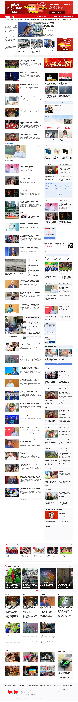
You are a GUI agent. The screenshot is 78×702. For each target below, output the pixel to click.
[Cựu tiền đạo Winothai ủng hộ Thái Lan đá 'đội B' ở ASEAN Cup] (12, 456)
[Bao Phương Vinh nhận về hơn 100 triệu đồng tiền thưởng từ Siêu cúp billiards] (12, 239)
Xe (35, 19)
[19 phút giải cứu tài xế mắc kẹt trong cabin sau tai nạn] (12, 359)
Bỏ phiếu (52, 342)
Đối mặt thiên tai (11, 258)
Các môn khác (65, 252)
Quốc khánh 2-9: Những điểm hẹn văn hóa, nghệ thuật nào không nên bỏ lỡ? (46, 585)
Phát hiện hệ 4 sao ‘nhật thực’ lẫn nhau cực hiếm (64, 382)
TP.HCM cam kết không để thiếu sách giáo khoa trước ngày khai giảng (50, 318)
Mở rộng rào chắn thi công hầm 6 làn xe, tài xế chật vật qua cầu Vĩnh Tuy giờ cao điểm (30, 585)
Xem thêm (70, 141)
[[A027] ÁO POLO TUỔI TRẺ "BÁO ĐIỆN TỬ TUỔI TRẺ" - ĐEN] (65, 151)
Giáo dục (56, 19)
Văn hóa (46, 19)
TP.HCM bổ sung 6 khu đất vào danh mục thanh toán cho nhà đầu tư (64, 462)
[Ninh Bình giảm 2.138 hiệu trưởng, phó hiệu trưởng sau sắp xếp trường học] (12, 431)
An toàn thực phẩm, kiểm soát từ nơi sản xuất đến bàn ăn (64, 677)
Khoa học (47, 369)
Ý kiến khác (48, 339)
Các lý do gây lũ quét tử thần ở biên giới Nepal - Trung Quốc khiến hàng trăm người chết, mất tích (34, 271)
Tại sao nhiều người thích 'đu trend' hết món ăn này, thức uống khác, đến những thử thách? (65, 441)
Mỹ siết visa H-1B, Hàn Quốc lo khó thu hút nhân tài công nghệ (46, 677)
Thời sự (18, 19)
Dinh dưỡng (61, 427)
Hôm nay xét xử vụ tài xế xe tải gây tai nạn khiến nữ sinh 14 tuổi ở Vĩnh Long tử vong (23, 49)
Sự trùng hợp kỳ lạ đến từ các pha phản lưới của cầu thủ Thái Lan (65, 557)
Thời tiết (47, 117)
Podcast (39, 16)
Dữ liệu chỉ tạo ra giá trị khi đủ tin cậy (64, 296)
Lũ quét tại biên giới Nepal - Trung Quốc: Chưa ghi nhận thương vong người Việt (33, 266)
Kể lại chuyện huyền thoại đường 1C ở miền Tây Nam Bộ (64, 422)
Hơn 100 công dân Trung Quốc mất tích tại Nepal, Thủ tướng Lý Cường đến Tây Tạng (34, 261)
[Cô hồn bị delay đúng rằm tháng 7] (51, 134)
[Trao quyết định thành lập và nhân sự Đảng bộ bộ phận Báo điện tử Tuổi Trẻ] (65, 77)
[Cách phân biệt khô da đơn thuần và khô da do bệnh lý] (65, 353)
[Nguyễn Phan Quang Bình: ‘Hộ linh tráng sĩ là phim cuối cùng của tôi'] (12, 193)
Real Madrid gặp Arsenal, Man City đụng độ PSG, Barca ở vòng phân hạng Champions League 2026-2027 (30, 122)
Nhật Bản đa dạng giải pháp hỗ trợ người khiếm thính (46, 663)
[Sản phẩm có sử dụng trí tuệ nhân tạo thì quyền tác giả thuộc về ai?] (15, 151)
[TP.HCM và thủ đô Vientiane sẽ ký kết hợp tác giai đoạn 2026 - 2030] (24, 216)
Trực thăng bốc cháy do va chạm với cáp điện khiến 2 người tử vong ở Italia (64, 96)
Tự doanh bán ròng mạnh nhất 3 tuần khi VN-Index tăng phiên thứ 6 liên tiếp (29, 97)
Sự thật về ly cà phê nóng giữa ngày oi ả (64, 512)
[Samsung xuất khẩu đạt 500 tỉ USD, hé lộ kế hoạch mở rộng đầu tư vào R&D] (12, 88)
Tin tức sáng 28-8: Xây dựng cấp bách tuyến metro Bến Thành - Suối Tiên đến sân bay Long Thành (36, 50)
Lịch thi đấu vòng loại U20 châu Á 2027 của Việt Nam (10, 40)
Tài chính (66, 164)
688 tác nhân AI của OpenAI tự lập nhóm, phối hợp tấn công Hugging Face (34, 150)
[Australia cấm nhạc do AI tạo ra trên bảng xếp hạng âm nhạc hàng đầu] (30, 671)
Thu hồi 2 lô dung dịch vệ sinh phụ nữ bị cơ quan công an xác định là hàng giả (50, 441)
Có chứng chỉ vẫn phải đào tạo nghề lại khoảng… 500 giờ (64, 318)
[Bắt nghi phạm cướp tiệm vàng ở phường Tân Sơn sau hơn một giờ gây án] (24, 338)
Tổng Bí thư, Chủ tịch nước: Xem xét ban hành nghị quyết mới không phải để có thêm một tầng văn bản (30, 381)
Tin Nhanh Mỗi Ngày (57, 105)
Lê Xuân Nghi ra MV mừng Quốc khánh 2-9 (29, 223)
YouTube (44, 16)
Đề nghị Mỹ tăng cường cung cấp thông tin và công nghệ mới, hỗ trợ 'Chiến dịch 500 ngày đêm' (30, 109)
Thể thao (52, 19)
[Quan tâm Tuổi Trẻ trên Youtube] (64, 689)
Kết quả (46, 342)
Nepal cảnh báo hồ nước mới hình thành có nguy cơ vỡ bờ (14, 274)
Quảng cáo (55, 16)
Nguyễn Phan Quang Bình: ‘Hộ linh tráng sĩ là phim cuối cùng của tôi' (29, 190)
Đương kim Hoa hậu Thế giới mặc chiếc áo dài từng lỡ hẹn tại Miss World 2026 (29, 165)
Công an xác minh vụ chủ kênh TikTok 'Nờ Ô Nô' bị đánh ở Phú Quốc (30, 638)
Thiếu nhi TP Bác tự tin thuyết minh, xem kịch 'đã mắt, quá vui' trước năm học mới (12, 640)
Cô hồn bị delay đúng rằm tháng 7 (50, 140)
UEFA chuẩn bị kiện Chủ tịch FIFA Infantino (29, 72)
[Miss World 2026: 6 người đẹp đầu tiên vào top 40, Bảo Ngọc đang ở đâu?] (12, 180)
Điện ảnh (67, 200)
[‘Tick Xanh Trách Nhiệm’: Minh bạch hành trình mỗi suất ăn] (65, 662)
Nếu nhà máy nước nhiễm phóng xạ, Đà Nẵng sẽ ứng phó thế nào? (50, 383)
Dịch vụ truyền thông (43, 691)
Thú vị (64, 71)
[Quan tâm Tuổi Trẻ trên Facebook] (67, 689)
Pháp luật (24, 19)
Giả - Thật (42, 622)
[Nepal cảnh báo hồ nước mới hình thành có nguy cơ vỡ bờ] (15, 265)
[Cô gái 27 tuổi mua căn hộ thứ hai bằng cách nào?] (65, 134)
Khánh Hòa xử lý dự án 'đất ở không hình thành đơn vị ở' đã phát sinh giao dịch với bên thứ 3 (65, 452)
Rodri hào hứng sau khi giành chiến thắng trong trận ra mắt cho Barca (30, 61)
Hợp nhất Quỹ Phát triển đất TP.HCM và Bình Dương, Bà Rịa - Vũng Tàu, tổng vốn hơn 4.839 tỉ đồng (51, 462)
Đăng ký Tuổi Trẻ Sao (67, 16)
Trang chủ (7, 685)
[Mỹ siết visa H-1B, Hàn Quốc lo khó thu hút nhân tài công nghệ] (47, 671)
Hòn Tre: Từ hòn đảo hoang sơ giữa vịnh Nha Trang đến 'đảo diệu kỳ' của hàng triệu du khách (51, 483)
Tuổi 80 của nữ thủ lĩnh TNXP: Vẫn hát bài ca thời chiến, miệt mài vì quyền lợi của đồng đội (64, 494)
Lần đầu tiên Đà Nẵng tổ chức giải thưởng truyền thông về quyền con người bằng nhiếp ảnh (30, 134)
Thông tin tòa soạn (23, 693)
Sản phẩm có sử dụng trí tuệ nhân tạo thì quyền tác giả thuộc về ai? (15, 159)
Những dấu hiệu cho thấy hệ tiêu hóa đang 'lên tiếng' (29, 404)
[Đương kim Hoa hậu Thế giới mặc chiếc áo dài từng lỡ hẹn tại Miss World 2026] (12, 168)
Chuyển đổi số (65, 283)
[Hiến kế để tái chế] (51, 475)
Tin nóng (60, 71)
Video (15, 19)
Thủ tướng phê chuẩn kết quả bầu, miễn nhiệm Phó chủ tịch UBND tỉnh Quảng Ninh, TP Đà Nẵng (30, 305)
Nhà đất (59, 19)
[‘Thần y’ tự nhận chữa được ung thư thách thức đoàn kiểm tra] (14, 325)
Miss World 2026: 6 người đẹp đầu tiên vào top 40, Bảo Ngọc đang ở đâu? (30, 178)
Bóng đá (60, 252)
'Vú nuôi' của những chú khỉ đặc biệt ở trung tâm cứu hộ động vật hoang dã (65, 503)
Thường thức (61, 368)
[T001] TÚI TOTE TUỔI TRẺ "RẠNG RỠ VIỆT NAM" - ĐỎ (47, 158)
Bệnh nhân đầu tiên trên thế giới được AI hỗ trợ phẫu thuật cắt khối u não (10, 47)
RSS (59, 691)
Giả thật (66, 19)
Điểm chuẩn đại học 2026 (42, 55)
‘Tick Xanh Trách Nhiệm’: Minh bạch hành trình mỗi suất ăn (64, 673)
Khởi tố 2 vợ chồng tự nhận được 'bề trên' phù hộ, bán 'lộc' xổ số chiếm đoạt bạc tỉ (30, 440)
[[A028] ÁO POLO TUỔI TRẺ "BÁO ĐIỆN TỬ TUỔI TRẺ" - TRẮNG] (56, 151)
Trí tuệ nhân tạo (11, 143)
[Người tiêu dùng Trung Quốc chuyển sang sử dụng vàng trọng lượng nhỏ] (12, 657)
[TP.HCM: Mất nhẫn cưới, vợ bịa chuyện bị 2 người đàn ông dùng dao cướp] (47, 628)
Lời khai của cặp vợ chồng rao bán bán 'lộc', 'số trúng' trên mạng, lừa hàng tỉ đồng (33, 322)
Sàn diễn (64, 407)
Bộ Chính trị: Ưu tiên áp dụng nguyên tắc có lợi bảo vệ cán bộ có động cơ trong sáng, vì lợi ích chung (29, 281)
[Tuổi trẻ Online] (12, 692)
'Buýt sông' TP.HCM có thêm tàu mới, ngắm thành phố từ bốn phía (29, 202)
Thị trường (65, 448)
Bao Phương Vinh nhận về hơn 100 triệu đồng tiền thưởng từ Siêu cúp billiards (29, 236)
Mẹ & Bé (65, 427)
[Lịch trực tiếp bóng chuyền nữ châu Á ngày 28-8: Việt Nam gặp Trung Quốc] (51, 266)
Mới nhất (8, 19)
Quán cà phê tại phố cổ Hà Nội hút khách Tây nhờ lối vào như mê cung (64, 586)
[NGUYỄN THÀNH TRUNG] (14, 26)
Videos (47, 71)
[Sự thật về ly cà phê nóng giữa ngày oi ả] (51, 515)
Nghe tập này (57, 110)
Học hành (66, 526)
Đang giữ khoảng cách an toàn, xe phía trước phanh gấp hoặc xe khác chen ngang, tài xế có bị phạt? (65, 611)
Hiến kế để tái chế (63, 471)
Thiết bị (60, 283)
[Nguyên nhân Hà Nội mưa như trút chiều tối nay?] (68, 121)
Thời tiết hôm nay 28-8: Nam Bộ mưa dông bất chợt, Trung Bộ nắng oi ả (10, 36)
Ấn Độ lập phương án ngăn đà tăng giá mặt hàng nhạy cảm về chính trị (30, 663)
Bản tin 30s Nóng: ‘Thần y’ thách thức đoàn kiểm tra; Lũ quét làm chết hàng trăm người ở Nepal (51, 96)
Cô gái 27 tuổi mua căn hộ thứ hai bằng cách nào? (64, 140)
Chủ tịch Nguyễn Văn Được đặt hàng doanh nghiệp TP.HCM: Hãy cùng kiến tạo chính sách (29, 368)
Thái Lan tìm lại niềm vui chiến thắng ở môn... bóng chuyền (29, 392)
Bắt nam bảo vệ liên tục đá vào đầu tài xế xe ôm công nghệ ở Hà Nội (33, 333)
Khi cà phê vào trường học (64, 521)
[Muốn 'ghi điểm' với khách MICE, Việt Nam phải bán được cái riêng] (12, 492)
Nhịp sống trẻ (42, 19)
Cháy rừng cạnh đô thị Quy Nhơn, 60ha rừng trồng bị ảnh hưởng (29, 465)
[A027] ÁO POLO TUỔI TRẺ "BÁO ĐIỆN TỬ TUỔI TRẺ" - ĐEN (65, 158)
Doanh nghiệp (61, 164)
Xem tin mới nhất (23, 499)
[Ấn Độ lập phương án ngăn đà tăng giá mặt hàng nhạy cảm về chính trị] (30, 657)
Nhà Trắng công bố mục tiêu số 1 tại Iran (10, 43)
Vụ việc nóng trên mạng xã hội (31, 317)
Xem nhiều (12, 19)
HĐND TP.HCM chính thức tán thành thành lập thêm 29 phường (24, 557)
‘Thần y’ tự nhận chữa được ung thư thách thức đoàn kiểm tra (12, 336)
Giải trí (49, 19)
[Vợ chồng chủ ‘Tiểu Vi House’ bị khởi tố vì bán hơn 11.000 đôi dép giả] (24, 327)
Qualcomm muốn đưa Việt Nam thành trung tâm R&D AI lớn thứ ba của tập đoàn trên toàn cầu (30, 477)
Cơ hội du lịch (61, 388)
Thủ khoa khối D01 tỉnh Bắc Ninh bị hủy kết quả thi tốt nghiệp (9, 31)
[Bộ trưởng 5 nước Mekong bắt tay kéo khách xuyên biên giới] (12, 419)
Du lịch (38, 19)
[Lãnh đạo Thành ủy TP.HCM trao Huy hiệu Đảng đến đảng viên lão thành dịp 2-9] (12, 346)
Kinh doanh (29, 19)
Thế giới (21, 19)
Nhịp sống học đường (68, 304)
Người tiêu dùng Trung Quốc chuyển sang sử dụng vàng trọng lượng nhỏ (12, 663)
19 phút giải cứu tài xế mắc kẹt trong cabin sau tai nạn (30, 356)
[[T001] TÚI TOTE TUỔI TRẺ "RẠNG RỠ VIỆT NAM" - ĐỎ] (48, 151)
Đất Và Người (61, 102)
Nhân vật (60, 407)
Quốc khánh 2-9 (51, 55)
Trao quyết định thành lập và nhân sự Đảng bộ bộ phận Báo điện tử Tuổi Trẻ (65, 83)
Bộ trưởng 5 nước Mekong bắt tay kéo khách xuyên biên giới (29, 416)
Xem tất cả (70, 146)
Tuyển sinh (61, 304)
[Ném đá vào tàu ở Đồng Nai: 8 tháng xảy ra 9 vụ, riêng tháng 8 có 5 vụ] (12, 296)
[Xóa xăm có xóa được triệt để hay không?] (51, 353)
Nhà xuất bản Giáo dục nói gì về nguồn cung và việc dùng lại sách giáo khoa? (63, 107)
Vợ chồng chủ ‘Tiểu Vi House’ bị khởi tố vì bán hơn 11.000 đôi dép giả (33, 328)
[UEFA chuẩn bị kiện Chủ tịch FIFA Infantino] (12, 76)
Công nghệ (33, 19)
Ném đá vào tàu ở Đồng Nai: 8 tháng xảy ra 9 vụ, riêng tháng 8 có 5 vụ (30, 293)
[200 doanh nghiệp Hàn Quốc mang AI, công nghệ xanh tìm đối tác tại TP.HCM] (51, 375)
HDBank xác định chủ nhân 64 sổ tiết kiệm (64, 482)
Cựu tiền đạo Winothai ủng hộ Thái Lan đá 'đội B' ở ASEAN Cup (30, 453)
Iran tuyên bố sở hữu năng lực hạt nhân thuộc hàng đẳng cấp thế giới (49, 49)
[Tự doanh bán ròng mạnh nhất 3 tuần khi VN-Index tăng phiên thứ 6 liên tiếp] (12, 100)
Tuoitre (50, 102)
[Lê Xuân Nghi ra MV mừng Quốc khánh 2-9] (12, 227)
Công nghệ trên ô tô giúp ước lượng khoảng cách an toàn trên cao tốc (64, 616)
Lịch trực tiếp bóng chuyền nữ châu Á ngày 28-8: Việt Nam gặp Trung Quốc (51, 272)
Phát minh (66, 368)
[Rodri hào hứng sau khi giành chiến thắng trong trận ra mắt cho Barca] (12, 64)
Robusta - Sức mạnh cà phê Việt (53, 509)
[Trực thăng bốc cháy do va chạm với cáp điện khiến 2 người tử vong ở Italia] (65, 90)
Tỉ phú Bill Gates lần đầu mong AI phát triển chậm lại (34, 154)
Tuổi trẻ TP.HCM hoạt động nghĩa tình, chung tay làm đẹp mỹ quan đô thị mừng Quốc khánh (12, 635)
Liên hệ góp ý (56, 691)
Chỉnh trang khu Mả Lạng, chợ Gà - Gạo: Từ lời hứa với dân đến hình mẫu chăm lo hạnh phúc (48, 25)
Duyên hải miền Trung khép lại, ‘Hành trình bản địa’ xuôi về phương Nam (12, 677)
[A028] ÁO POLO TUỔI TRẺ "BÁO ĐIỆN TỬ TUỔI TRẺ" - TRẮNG (56, 158)
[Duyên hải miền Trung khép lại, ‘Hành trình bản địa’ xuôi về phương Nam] (12, 671)
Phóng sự (47, 489)
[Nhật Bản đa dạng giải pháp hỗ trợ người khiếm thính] (47, 657)
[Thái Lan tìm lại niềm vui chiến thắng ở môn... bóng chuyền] (12, 395)
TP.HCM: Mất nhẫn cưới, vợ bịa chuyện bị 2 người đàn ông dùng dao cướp (47, 612)
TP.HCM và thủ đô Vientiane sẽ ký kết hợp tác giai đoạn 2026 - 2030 (33, 216)
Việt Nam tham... (8, 25)
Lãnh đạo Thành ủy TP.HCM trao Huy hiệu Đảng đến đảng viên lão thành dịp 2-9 (30, 343)
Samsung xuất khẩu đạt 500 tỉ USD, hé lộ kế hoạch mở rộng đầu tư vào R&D (29, 85)
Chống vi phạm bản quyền (31, 55)
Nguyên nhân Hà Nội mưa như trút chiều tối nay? (53, 120)
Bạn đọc (70, 19)
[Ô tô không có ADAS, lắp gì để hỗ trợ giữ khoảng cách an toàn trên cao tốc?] (65, 601)
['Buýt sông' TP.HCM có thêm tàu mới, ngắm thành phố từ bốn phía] (12, 210)
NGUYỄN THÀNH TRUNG (14, 28)
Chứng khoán (47, 192)
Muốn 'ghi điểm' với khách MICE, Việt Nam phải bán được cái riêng (30, 489)
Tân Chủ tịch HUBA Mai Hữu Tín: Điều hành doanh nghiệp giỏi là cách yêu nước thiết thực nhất (29, 249)
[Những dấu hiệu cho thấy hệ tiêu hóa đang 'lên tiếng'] (12, 407)
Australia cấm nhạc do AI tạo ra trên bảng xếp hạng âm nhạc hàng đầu (29, 677)
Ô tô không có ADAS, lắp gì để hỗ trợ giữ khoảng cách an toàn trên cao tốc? (65, 607)
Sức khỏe (63, 19)
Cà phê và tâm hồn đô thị (50, 521)
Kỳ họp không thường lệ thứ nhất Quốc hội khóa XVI (14, 55)
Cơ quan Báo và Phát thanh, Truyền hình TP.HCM (28, 694)
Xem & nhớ (62, 651)
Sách (68, 407)
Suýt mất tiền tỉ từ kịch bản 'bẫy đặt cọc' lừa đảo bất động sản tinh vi (46, 642)
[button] (69, 71)
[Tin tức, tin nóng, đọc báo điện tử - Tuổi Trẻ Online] (9, 16)
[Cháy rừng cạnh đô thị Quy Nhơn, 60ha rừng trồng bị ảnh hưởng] (12, 468)
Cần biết (50, 16)
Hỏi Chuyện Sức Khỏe (50, 346)
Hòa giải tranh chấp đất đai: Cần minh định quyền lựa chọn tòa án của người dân (47, 616)
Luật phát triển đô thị (60, 55)
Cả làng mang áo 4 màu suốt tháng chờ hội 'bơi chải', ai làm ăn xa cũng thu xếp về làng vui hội (12, 585)
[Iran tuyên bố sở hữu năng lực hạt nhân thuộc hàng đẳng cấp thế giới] (49, 43)
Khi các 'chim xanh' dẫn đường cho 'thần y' (50, 503)
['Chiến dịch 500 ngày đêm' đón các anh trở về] (58, 63)
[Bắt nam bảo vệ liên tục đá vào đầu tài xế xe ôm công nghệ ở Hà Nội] (24, 333)
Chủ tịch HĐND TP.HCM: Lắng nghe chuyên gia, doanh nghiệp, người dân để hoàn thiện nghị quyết (51, 83)
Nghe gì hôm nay (62, 200)
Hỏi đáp (60, 448)
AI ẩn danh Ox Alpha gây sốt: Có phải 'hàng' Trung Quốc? (34, 158)
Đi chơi (66, 388)
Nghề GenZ (66, 102)
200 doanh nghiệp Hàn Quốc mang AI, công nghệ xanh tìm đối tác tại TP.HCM (65, 373)
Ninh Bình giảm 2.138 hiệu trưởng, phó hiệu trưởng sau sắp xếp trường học (29, 428)
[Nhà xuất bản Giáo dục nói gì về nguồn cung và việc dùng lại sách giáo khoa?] (49, 109)
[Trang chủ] (5, 19)
